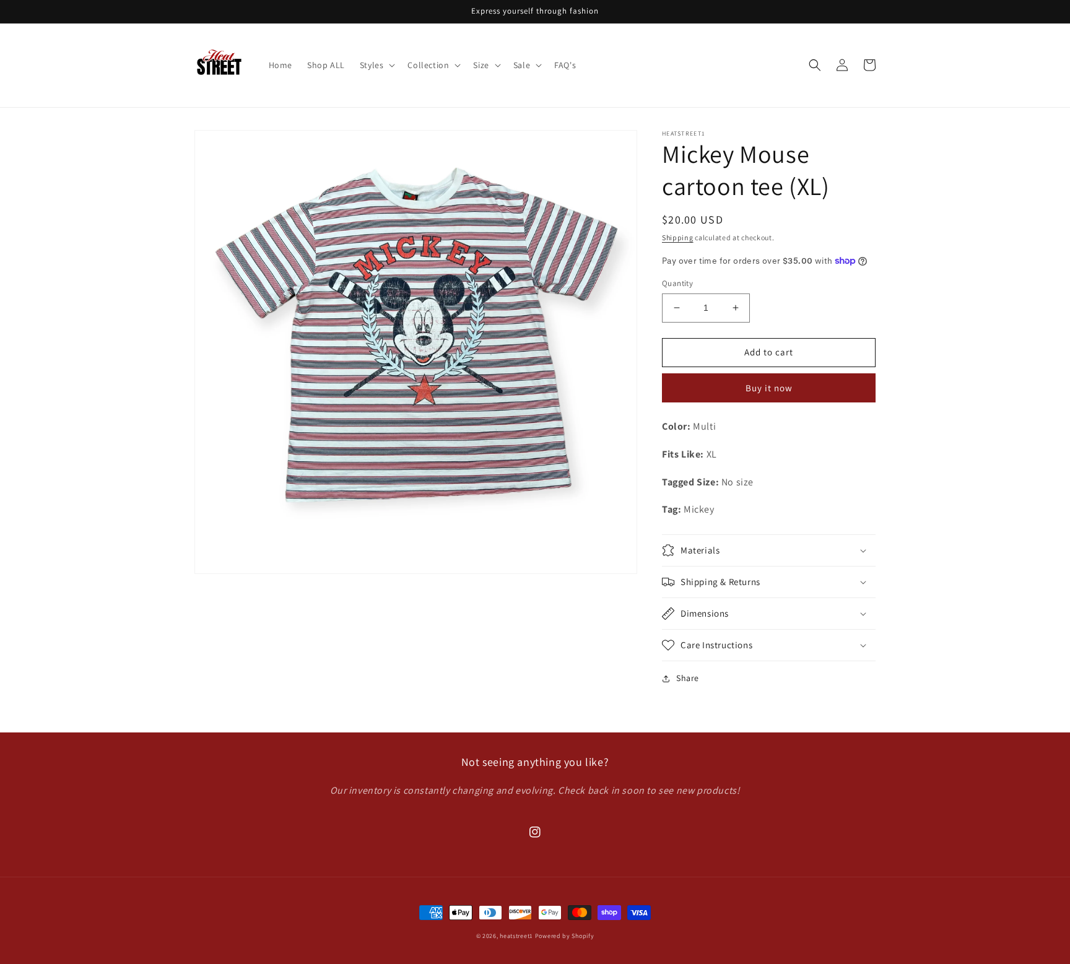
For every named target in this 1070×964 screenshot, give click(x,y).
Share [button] (687, 678)
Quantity (677, 283)
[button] (376, 65)
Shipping (678, 237)
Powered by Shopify (564, 936)
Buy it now (769, 388)
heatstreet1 (516, 936)
